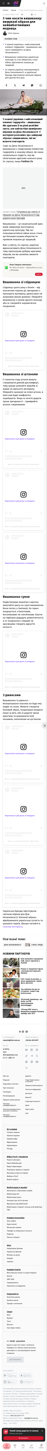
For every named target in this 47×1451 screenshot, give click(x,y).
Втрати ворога (12, 1179)
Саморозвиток (12, 1283)
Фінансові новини (14, 1227)
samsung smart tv (27, 1382)
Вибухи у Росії (12, 1176)
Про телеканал (8, 1088)
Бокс (8, 1315)
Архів (27, 1105)
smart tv (10, 1382)
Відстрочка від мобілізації (17, 1204)
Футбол (10, 1318)
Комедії (10, 1258)
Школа (9, 1276)
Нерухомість (13, 1294)
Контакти (28, 1093)
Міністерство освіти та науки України (21, 1273)
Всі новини (12, 1129)
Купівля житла (12, 1300)
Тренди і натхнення (14, 1304)
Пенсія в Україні (13, 1237)
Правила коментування (34, 1085)
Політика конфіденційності (9, 1104)
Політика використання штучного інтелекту (11, 1110)
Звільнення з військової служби (19, 1191)
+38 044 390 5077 (31, 1040)
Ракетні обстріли (13, 1160)
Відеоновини (12, 1142)
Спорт (9, 1312)
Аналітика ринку (13, 1297)
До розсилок (15, 1360)
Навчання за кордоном (16, 1286)
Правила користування (11, 1100)
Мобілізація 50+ (13, 1194)
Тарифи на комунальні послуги (19, 1231)
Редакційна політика (10, 1084)
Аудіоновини (12, 1145)
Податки (10, 1234)
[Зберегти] (40, 85)
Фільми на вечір (13, 1255)
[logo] (16, 3)
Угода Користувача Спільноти (32, 1080)
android (10, 1375)
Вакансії (28, 1097)
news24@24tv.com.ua (11, 1040)
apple (27, 1375)
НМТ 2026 (10, 1279)
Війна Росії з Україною (17, 1157)
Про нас (6, 1076)
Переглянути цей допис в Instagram (20, 341)
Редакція (6, 1080)
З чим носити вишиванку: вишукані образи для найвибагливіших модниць (31, 10)
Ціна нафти (11, 1221)
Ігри (26, 1113)
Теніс (9, 1321)
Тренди (14, 10)
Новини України (13, 1136)
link (26, 1050)
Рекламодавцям (9, 1096)
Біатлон (10, 1325)
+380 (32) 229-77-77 (17, 1415)
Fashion (6, 10)
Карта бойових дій (14, 1163)
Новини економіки (15, 1218)
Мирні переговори (14, 1166)
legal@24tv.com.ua (31, 1418)
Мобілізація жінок (14, 1197)
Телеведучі (7, 1092)
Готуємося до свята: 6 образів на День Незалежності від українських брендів (21, 214)
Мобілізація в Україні (17, 1187)
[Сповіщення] (44, 3)
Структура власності (32, 1101)
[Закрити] (42, 1431)
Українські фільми (14, 1252)
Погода (10, 1149)
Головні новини (13, 1132)
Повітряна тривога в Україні (18, 1170)
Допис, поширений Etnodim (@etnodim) (23, 366)
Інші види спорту (13, 1328)
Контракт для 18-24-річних (17, 1200)
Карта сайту (29, 1109)
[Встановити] (23, 1435)
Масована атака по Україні (17, 1173)
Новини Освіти (13, 1269)
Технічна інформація (33, 1089)
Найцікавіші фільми (15, 1248)
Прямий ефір (12, 1139)
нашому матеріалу (13, 926)
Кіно (9, 1245)
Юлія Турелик (13, 33)
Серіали (10, 1262)
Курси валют (12, 1224)
